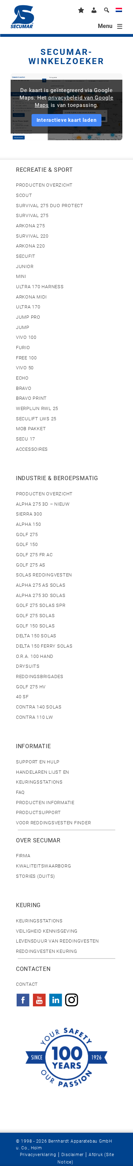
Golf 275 (27, 534)
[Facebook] (23, 998)
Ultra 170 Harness (40, 286)
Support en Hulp (38, 761)
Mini (21, 276)
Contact (27, 984)
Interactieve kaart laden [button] (67, 120)
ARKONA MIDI (31, 297)
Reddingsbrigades (39, 676)
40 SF (22, 696)
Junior (24, 266)
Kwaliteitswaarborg (43, 866)
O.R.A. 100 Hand (35, 656)
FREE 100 (26, 357)
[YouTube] (39, 998)
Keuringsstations (39, 920)
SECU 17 (25, 439)
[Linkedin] (56, 998)
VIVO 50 (25, 367)
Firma (23, 855)
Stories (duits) (35, 876)
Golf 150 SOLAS (35, 625)
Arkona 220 (30, 246)
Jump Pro (28, 317)
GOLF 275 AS (30, 565)
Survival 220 (32, 236)
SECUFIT (25, 256)
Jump (22, 327)
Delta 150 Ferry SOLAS (44, 646)
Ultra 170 (28, 306)
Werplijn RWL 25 (37, 408)
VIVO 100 (26, 337)
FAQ (20, 792)
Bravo (24, 388)
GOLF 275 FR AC (34, 554)
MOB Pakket (31, 428)
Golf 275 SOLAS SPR (40, 605)
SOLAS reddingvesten (44, 575)
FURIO (23, 347)
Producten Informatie (45, 802)
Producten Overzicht (44, 185)
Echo (22, 378)
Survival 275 (32, 215)
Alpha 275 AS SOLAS (40, 585)
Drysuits (28, 666)
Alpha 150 (28, 524)
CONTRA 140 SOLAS (39, 707)
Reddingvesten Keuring (46, 951)
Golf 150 (27, 544)
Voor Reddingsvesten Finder (53, 822)
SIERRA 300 (29, 514)
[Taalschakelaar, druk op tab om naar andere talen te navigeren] (119, 11)
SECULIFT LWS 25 (36, 418)
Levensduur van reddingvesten (57, 941)
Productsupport (38, 812)
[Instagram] (72, 998)
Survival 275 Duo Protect (49, 205)
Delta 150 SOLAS (36, 635)
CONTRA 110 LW (34, 717)
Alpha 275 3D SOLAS (40, 595)
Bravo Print (31, 398)
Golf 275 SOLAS (35, 615)
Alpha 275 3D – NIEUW (43, 504)
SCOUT (24, 195)
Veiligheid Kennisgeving (47, 931)
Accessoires (32, 449)
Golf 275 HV (31, 686)
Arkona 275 (30, 225)
